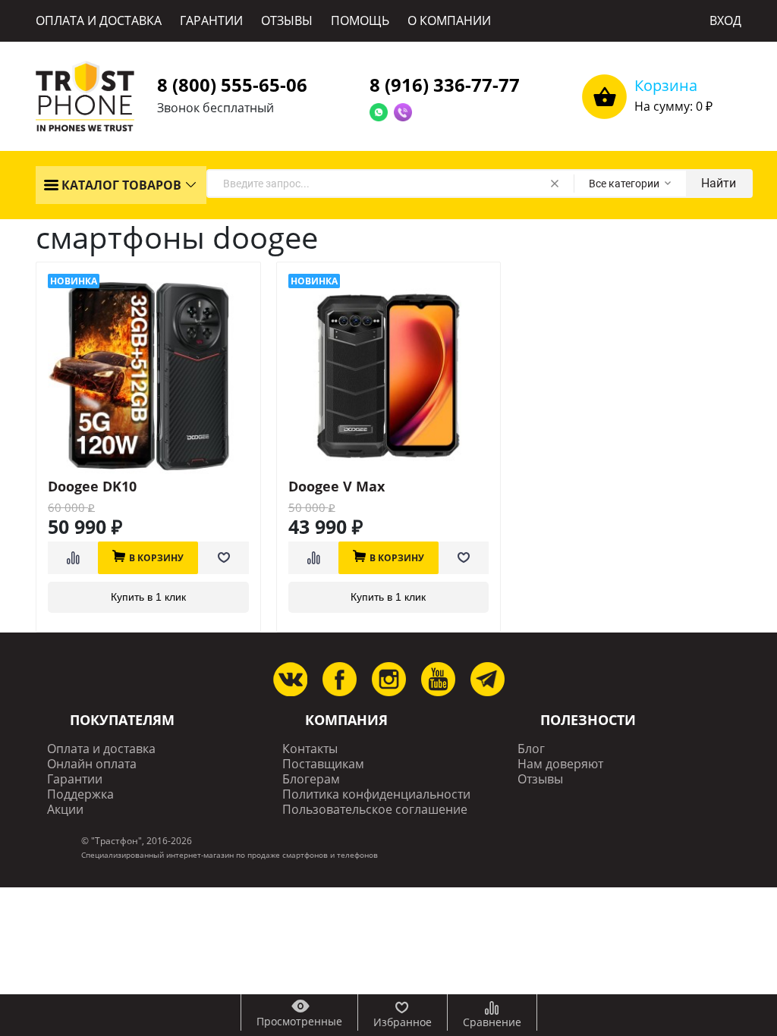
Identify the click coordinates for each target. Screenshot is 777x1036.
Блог (531, 749)
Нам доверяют (560, 764)
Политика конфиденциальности (376, 794)
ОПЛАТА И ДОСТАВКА (99, 20)
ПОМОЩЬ (360, 20)
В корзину (156, 557)
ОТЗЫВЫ (287, 20)
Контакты (310, 749)
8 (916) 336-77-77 (445, 84)
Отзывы (540, 779)
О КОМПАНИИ (449, 20)
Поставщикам (323, 764)
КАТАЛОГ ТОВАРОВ (119, 185)
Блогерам (311, 779)
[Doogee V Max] (389, 376)
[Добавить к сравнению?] (73, 558)
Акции (65, 809)
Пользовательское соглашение (374, 809)
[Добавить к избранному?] (223, 558)
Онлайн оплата (92, 764)
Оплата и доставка (101, 749)
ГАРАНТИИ (211, 20)
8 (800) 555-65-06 (232, 84)
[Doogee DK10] (148, 376)
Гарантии (74, 779)
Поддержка (80, 794)
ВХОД (725, 20)
